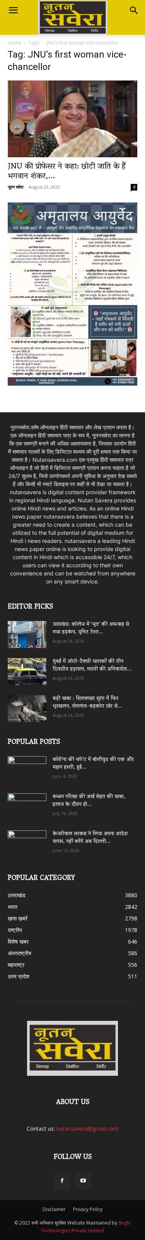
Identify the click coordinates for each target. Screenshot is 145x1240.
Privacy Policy (87, 1209)
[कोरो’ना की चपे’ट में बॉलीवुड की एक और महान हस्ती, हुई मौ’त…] (27, 766)
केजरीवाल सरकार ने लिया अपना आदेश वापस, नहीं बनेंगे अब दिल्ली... (90, 838)
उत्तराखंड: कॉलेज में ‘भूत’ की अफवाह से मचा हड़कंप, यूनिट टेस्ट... (91, 628)
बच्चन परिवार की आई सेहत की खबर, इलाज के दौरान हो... (89, 801)
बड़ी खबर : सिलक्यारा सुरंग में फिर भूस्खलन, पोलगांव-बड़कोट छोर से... (87, 703)
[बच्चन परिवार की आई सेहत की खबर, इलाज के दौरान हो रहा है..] (27, 804)
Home (14, 42)
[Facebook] (62, 1181)
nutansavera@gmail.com (87, 1128)
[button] (13, 10)
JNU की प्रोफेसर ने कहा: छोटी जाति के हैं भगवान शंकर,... (67, 171)
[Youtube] (83, 1181)
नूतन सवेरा (15, 187)
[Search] (134, 10)
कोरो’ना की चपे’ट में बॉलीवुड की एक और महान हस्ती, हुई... (93, 764)
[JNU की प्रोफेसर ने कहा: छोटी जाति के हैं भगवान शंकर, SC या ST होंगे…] (72, 118)
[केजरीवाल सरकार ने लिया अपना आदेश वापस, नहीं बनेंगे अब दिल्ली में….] (27, 841)
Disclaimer (54, 1209)
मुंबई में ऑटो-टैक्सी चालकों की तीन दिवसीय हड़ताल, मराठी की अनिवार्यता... (92, 666)
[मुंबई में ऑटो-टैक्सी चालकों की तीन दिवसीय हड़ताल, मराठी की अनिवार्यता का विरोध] (27, 671)
